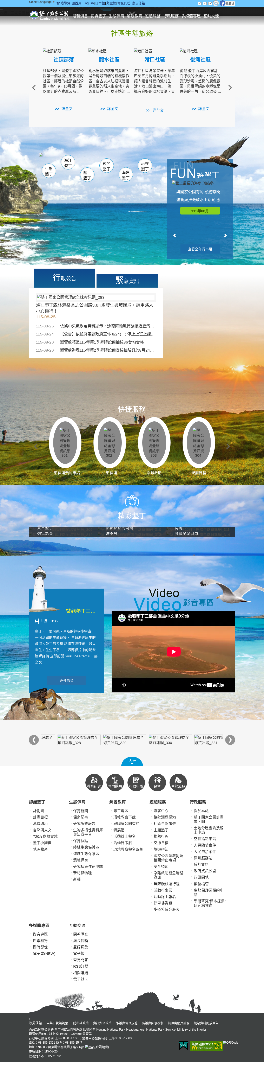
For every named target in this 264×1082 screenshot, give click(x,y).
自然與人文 (42, 830)
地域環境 (40, 824)
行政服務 (171, 16)
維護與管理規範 (127, 1023)
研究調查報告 (84, 824)
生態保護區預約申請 (209, 892)
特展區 (119, 830)
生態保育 (116, 16)
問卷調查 (80, 934)
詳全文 (67, 109)
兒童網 (111, 3)
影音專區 (40, 934)
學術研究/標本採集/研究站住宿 (210, 903)
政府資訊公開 (205, 871)
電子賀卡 (80, 979)
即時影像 (40, 947)
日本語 (100, 3)
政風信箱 (35, 1023)
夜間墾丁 (107, 166)
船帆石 (106, 160)
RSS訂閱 (80, 966)
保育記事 (80, 817)
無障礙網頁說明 (179, 1023)
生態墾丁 (49, 171)
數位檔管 (201, 884)
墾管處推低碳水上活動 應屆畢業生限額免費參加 (202, 200)
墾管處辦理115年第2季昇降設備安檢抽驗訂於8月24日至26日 (113, 350)
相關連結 (80, 973)
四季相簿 (40, 941)
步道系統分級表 (167, 910)
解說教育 (135, 16)
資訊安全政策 (102, 1023)
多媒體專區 (191, 16)
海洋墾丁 (68, 163)
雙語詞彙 (80, 947)
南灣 (90, 159)
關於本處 (201, 811)
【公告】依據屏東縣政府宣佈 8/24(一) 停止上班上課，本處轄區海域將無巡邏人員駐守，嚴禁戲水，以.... (150, 334)
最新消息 (80, 16)
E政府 (183, 1045)
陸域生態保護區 (86, 847)
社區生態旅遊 (165, 824)
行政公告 (64, 277)
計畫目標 (40, 817)
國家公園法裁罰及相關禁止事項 (168, 858)
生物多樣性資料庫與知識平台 (88, 832)
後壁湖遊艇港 (165, 817)
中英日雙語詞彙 (57, 1023)
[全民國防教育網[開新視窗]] (109, 740)
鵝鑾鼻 (117, 161)
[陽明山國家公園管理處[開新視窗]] (200, 740)
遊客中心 (161, 811)
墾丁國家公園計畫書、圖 (209, 819)
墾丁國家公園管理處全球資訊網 (50, 15)
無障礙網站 (206, 1046)
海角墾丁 (126, 175)
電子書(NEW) (44, 954)
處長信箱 (138, 3)
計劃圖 (38, 811)
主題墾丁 (161, 830)
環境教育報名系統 (128, 849)
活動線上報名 (124, 836)
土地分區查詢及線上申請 (209, 830)
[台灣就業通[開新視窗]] (154, 740)
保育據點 (80, 841)
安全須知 (161, 867)
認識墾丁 (98, 16)
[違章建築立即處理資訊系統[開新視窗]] (63, 740)
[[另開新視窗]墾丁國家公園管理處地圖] (89, 1047)
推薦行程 (161, 836)
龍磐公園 (138, 160)
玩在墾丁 (145, 166)
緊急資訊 (127, 280)
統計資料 (201, 865)
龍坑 (134, 161)
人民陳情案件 (205, 845)
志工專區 (120, 811)
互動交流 (211, 16)
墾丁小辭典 (42, 843)
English (88, 3)
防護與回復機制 (153, 1023)
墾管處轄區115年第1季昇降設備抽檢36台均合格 (102, 342)
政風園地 (201, 877)
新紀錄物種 (82, 873)
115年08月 (200, 211)
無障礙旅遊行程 (167, 884)
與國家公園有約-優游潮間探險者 (202, 192)
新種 (77, 879)
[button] (132, 761)
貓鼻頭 (81, 160)
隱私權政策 (80, 1023)
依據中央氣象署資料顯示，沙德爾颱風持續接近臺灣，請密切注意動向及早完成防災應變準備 (140, 326)
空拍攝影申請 (205, 839)
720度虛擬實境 (45, 836)
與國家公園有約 (126, 824)
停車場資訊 (163, 903)
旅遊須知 (161, 849)
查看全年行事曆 (200, 249)
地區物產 (40, 849)
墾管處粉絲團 (227, 3)
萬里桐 (51, 158)
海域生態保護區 (86, 854)
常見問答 (124, 3)
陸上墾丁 (87, 175)
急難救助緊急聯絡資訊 (168, 875)
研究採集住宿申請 (88, 867)
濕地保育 (80, 860)
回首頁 (76, 3)
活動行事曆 (122, 843)
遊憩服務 (153, 16)
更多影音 (67, 681)
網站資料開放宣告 (206, 1023)
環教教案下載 (124, 817)
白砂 (60, 160)
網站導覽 (63, 3)
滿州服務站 (203, 858)
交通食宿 (161, 843)
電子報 (78, 954)
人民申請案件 (205, 852)
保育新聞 (80, 811)
